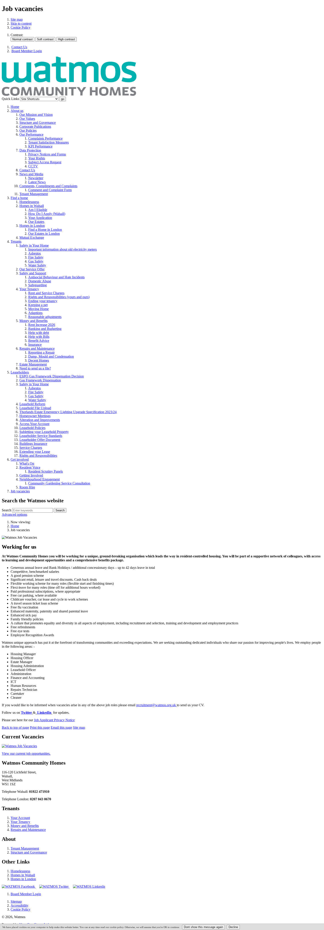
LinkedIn (44, 712)
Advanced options (14, 514)
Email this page (61, 727)
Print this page (40, 727)
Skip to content (21, 23)
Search (6, 510)
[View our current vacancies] (19, 746)
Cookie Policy (20, 27)
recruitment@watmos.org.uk (156, 705)
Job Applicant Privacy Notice (54, 720)
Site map (17, 19)
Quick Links (10, 99)
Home (15, 526)
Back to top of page (15, 727)
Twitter (26, 712)
